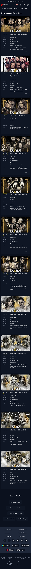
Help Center (22, 536)
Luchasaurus (13, 49)
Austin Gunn (19, 49)
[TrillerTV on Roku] (20, 550)
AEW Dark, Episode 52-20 (18, 194)
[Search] (24, 5)
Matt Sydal (17, 91)
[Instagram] (13, 540)
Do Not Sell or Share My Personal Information (22, 558)
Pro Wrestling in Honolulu (15, 513)
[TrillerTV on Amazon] (25, 545)
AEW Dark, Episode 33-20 (18, 469)
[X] (9, 540)
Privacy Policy (10, 558)
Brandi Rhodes (13, 364)
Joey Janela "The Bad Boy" (16, 287)
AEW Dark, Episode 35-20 (18, 430)
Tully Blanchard (22, 403)
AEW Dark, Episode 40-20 (18, 353)
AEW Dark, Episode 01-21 (18, 153)
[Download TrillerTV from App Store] (15, 545)
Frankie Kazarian (24, 167)
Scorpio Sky (22, 91)
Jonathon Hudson (9, 518)
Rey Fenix (12, 128)
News (25, 8)
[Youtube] (17, 540)
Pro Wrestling (13, 43)
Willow (21, 8)
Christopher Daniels (14, 167)
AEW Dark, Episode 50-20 (18, 234)
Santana (23, 405)
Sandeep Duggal (22, 518)
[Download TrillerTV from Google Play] (6, 545)
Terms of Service (3, 558)
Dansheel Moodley (15, 502)
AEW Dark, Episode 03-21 (18, 115)
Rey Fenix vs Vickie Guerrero (16, 508)
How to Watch (8, 529)
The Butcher (18, 127)
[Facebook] (4, 540)
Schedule (9, 8)
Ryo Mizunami (13, 89)
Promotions (8, 536)
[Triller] (26, 540)
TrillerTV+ (15, 8)
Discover (4, 8)
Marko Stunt (18, 47)
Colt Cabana (13, 208)
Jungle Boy (12, 47)
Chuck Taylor (20, 89)
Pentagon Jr (24, 127)
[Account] (28, 5)
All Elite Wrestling (14, 41)
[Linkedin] (22, 540)
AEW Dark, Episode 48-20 (18, 273)
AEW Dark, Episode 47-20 (18, 314)
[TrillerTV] (5, 5)
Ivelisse (25, 247)
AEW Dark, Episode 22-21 (18, 34)
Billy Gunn (24, 47)
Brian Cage (15, 247)
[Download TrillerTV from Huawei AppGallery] (10, 550)
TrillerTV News (23, 533)
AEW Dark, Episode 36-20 (18, 392)
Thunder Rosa (19, 209)
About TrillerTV (23, 529)
